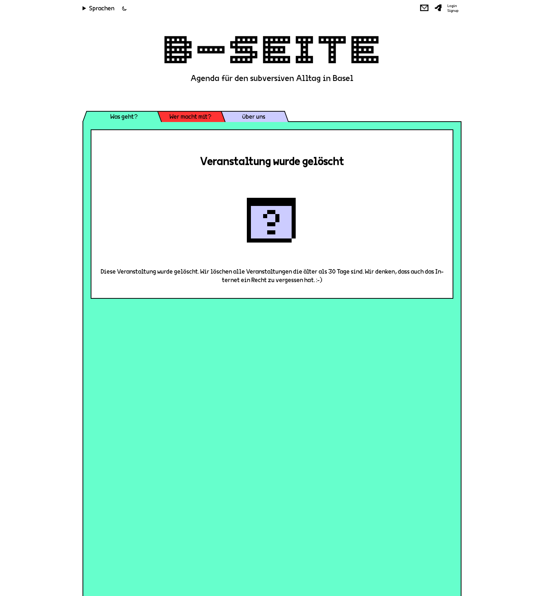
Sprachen (101, 8)
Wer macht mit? (190, 117)
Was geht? (124, 117)
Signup (453, 11)
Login (452, 6)
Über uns (253, 117)
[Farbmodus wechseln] (124, 8)
